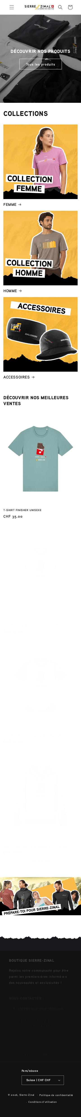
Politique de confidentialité (56, 1095)
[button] (12, 7)
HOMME (10, 290)
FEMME (10, 204)
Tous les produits (40, 64)
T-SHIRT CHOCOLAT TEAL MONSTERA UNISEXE (35, 731)
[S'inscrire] (67, 1033)
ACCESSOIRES (16, 377)
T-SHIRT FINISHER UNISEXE (22, 510)
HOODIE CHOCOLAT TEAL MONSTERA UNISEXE (34, 841)
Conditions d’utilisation (42, 1101)
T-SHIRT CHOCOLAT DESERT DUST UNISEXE (33, 620)
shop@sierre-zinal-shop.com (41, 1002)
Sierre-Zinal (26, 1094)
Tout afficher (40, 856)
